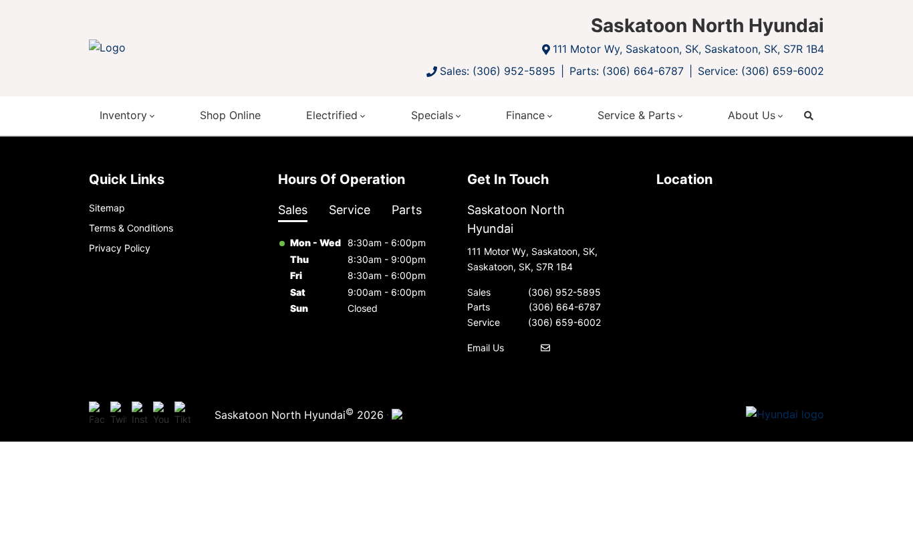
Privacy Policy (119, 248)
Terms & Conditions (131, 228)
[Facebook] (97, 415)
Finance (525, 115)
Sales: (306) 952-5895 (497, 71)
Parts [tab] (407, 210)
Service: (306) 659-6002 (761, 71)
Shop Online (230, 115)
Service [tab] (349, 210)
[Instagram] (140, 415)
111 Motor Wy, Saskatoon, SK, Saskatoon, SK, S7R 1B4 (688, 49)
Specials (432, 115)
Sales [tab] (292, 210)
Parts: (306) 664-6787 (626, 71)
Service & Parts (636, 115)
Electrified (332, 115)
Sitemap (107, 207)
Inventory (123, 115)
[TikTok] (182, 415)
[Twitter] (118, 415)
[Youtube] (161, 415)
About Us (751, 115)
